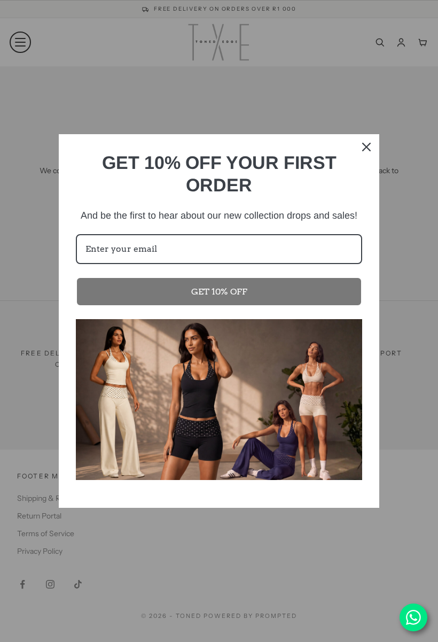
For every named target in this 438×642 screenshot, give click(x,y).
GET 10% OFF (219, 292)
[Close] (366, 147)
